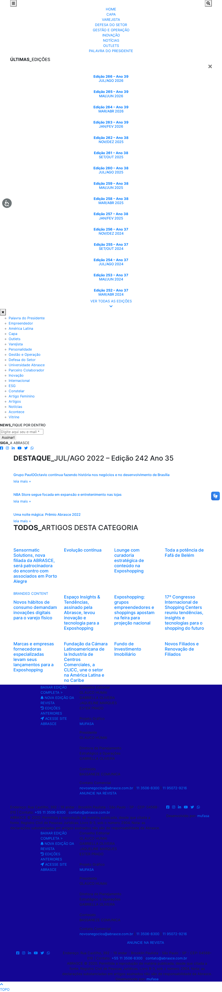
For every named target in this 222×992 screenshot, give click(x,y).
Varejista (16, 344)
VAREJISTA (111, 19)
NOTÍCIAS (111, 40)
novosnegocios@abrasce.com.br (106, 788)
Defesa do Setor (22, 360)
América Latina (21, 328)
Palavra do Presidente (27, 318)
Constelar (16, 391)
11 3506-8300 (147, 788)
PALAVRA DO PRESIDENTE (111, 51)
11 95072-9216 (175, 788)
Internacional (19, 380)
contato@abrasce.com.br (89, 812)
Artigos (15, 401)
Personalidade (20, 349)
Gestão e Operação (25, 354)
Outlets (14, 339)
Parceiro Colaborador (26, 370)
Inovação (16, 375)
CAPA (111, 14)
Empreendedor (21, 323)
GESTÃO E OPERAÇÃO (111, 30)
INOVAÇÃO (111, 35)
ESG (12, 386)
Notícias (15, 406)
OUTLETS (111, 45)
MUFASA (87, 724)
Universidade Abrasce (27, 365)
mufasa (203, 816)
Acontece (16, 412)
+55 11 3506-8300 (50, 812)
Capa (13, 333)
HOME (111, 9)
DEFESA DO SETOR (111, 25)
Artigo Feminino (22, 396)
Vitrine (14, 417)
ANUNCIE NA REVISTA (98, 793)
